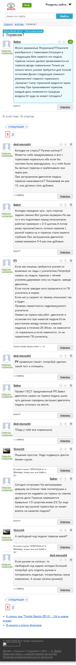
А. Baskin (56, 651)
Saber (17, 42)
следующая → (18, 126)
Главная (8, 24)
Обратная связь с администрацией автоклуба (30, 654)
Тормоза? (31, 24)
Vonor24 (18, 449)
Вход (26, 5)
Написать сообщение (7, 51)
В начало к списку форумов (23, 625)
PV (15, 260)
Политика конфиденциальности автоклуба (28, 657)
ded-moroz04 (22, 144)
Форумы (19, 24)
